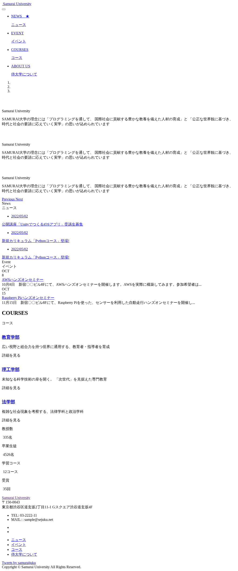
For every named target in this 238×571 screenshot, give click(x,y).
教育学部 (11, 337)
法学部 (8, 401)
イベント (18, 545)
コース (16, 549)
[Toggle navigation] (4, 9)
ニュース (18, 540)
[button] (9, 199)
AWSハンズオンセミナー (22, 280)
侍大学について (24, 554)
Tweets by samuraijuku (19, 563)
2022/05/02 (19, 216)
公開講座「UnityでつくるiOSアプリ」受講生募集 (42, 224)
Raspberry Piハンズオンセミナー (28, 298)
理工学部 (11, 369)
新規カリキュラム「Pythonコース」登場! (35, 241)
